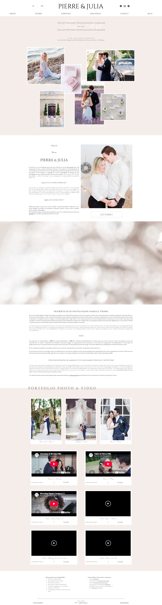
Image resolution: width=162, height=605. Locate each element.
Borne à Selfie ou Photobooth (58, 584)
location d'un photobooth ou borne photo (72, 348)
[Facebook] (121, 6)
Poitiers (56, 169)
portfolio (31, 214)
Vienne (39, 169)
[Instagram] (124, 6)
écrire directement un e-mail (100, 582)
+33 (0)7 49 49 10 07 (82, 602)
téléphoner (96, 579)
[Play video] (54, 543)
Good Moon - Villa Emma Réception (115, 368)
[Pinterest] (128, 6)
